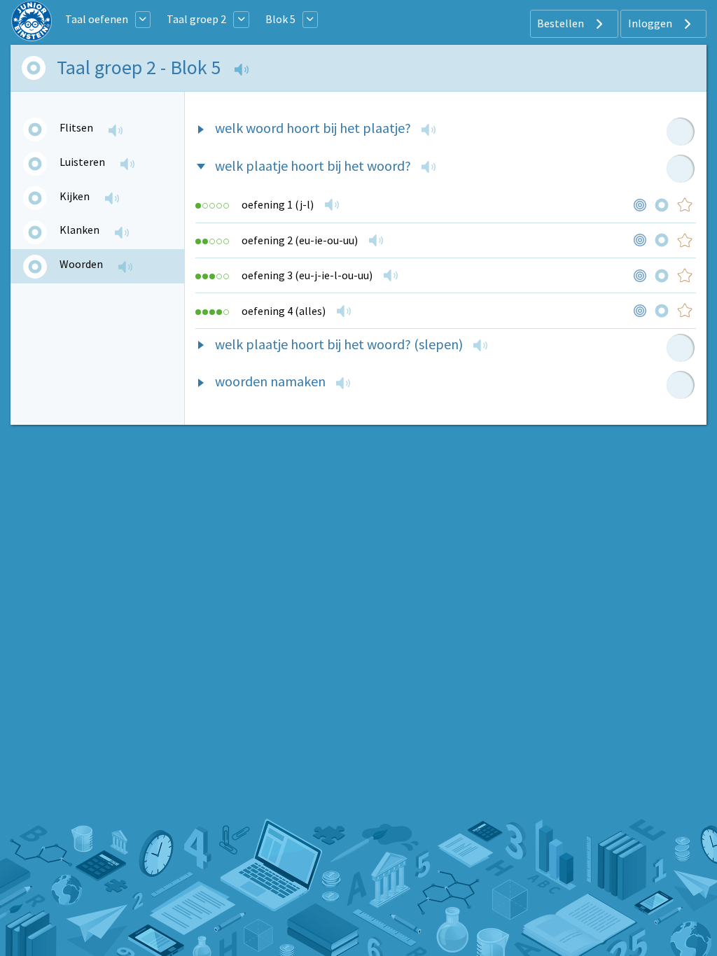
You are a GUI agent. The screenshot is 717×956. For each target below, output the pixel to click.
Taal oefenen (96, 19)
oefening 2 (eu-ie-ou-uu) (301, 240)
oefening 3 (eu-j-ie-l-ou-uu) (308, 275)
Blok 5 (280, 19)
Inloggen (651, 23)
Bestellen (561, 23)
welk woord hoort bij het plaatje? (313, 127)
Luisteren (82, 162)
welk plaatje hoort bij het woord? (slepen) (339, 344)
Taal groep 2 (196, 19)
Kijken (75, 196)
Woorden (81, 264)
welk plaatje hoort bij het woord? (313, 165)
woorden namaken (270, 381)
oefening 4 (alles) (285, 311)
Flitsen (76, 127)
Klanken (79, 230)
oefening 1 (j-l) (279, 204)
